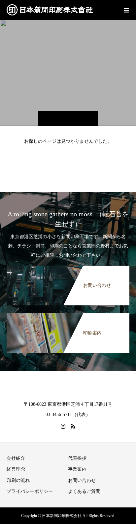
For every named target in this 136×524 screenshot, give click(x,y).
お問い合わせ (82, 480)
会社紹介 (16, 458)
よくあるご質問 (84, 491)
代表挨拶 (77, 458)
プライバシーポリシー (30, 491)
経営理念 (16, 469)
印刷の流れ (18, 480)
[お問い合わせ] (68, 267)
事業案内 (77, 469)
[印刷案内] (68, 314)
